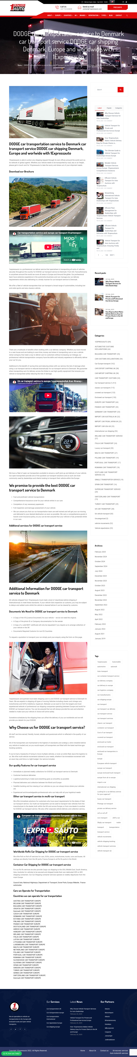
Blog (110, 15)
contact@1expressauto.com (92, 9)
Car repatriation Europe (54, 1023)
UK (76, 15)
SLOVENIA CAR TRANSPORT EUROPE (27, 963)
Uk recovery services (120, 1051)
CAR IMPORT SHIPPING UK (105, 373)
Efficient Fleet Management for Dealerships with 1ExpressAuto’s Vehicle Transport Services (109, 213)
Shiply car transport (104, 823)
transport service (103, 832)
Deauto (107, 1009)
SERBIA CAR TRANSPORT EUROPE (26, 973)
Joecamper (108, 1036)
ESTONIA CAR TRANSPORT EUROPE (27, 919)
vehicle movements (102, 523)
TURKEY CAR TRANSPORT (105, 504)
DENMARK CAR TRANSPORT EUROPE (27, 916)
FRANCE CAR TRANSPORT (105, 407)
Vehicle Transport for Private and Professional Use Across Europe (108, 128)
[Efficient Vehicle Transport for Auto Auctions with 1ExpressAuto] (100, 181)
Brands (82, 15)
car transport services (105, 718)
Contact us (104, 1051)
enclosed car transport (105, 747)
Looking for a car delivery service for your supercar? (109, 793)
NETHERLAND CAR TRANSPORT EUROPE (29, 950)
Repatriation (93, 15)
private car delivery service (106, 808)
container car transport (105, 728)
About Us (92, 1051)
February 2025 (100, 552)
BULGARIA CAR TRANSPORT (105, 354)
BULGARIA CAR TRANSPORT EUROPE (27, 906)
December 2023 (101, 576)
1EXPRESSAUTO (101, 342)
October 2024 (100, 561)
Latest (100, 108)
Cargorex (108, 1032)
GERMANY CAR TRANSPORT (106, 412)
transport (100, 827)
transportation (114, 827)
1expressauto (102, 662)
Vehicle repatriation (102, 528)
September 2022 (101, 605)
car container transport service (108, 676)
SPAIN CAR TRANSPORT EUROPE (26, 965)
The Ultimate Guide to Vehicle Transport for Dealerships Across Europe (108, 153)
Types (103, 15)
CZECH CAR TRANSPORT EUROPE (26, 914)
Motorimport (109, 1013)
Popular (109, 108)
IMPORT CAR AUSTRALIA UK (106, 417)
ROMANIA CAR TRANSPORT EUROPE (27, 957)
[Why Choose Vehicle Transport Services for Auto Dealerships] (100, 114)
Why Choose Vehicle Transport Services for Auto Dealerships (109, 115)
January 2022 (100, 629)
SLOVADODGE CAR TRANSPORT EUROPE (29, 960)
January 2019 (100, 639)
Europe (58, 15)
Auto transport (102, 671)
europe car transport (104, 768)
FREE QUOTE (117, 7)
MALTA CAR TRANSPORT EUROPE (26, 947)
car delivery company (104, 681)
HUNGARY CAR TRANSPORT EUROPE (27, 932)
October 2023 (100, 586)
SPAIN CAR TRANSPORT (104, 484)
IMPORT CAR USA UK (103, 426)
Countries (67, 15)
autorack (114, 667)
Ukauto (107, 1016)
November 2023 (101, 581)
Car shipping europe (53, 1027)
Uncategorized (100, 519)
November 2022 (101, 600)
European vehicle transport (107, 763)
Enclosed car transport (103, 397)
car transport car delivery (106, 709)
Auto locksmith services (119, 1053)
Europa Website (73, 883)
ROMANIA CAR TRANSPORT (105, 467)
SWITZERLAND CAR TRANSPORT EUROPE (29, 975)
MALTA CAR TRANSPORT (104, 453)
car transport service (104, 714)
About (49, 15)
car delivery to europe (105, 685)
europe (99, 759)
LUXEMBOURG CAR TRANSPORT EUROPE (29, 945)
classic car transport (102, 388)
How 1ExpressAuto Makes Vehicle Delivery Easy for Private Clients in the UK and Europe (114, 315)
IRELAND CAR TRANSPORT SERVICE (109, 436)
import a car (101, 782)
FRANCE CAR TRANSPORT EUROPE (26, 924)
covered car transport (103, 393)
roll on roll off (102, 813)
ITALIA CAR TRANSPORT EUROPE (26, 937)
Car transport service (102, 383)
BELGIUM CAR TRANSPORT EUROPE (27, 903)
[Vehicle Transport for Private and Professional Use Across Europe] (100, 127)
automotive (101, 667)
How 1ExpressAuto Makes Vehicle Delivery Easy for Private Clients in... (109, 140)
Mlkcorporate (109, 1028)
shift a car (116, 818)
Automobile (116, 662)
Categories (118, 108)
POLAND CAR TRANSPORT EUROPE (27, 952)
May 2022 (98, 614)
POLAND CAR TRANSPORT (105, 458)
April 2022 (99, 619)
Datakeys (108, 1024)
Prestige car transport (105, 804)
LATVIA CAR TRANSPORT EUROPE (26, 939)
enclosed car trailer (104, 742)
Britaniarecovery (110, 1020)
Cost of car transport (104, 733)
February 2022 (100, 624)
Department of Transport (47, 883)
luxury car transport (104, 799)
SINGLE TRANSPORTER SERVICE (107, 480)
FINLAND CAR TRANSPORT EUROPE (27, 921)
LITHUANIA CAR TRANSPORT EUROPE (27, 942)
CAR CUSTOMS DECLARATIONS (107, 359)
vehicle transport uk (104, 851)
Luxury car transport (102, 448)
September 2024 (101, 566)
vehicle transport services (106, 846)
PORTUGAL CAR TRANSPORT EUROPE (27, 955)
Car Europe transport (102, 364)
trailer (119, 823)
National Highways (30, 883)
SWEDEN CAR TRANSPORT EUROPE (27, 968)
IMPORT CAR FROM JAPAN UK (106, 421)
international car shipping (104, 431)
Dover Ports (62, 883)
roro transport (102, 818)
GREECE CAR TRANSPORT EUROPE (26, 929)
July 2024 (98, 571)
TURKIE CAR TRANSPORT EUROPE (26, 970)
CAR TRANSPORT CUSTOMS (106, 378)
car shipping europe (104, 700)
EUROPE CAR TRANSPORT (105, 402)
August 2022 (99, 610)
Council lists (18, 883)
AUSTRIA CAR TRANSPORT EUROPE (27, 901)
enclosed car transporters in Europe (107, 752)
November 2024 (101, 557)
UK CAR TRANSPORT (103, 509)
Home (20, 65)
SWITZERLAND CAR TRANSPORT (107, 497)
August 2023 (99, 590)
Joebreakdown (110, 1040)
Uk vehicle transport (102, 514)
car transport (102, 704)
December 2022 (101, 595)
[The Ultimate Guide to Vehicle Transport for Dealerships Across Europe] (100, 152)
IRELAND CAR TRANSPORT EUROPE (27, 934)
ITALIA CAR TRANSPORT (104, 443)
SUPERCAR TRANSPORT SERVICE (108, 489)
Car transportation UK (54, 1009)
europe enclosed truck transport (108, 773)
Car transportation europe (55, 1013)
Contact (119, 15)
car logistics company (105, 690)
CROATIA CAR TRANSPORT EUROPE (27, 909)
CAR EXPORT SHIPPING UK (105, 368)
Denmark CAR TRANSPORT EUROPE (27, 911)
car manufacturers (103, 695)
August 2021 (99, 634)
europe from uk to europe (106, 778)
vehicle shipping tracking (106, 841)
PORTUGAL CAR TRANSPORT (106, 463)
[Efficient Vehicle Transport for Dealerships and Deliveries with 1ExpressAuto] (100, 228)
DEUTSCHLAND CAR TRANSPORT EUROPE (29, 927)
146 (106, 255)
